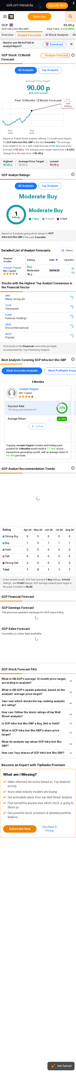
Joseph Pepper (29, 394)
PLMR (8, 317)
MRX (7, 296)
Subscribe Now (20, 887)
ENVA (8, 328)
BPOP (8, 338)
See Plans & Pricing (49, 887)
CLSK (8, 307)
